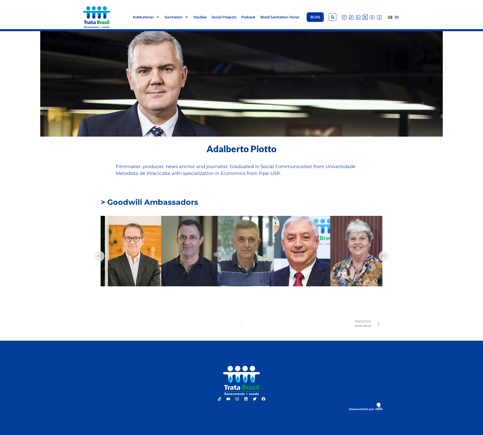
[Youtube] (228, 399)
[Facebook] (263, 399)
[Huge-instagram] (344, 17)
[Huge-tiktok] (351, 17)
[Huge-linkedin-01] (358, 17)
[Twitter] (255, 399)
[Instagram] (237, 399)
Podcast (248, 17)
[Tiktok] (219, 399)
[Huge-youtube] (372, 17)
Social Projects (224, 17)
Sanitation (173, 17)
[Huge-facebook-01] (379, 17)
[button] (332, 17)
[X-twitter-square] (365, 17)
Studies (200, 17)
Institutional (143, 17)
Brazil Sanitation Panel (279, 17)
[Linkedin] (246, 399)
